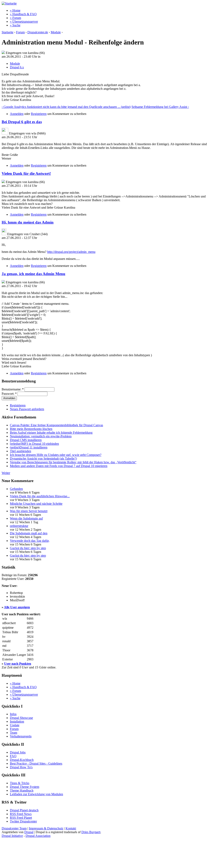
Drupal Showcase (21, 718)
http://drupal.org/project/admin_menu (71, 251)
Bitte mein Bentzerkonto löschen (31, 429)
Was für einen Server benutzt (28, 511)
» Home (15, 10)
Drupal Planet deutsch (24, 810)
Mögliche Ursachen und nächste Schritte (36, 503)
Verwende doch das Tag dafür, (29, 540)
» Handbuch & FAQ (23, 14)
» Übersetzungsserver (24, 21)
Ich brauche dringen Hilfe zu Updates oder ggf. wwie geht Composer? (55, 455)
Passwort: (9, 393)
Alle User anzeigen (17, 607)
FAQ (13, 756)
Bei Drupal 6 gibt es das (22, 122)
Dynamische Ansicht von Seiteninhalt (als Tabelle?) (43, 458)
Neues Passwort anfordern (27, 409)
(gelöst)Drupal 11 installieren (28, 447)
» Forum (15, 18)
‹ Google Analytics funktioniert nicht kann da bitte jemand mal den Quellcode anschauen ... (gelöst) (66, 107)
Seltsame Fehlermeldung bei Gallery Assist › (160, 107)
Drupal (28, 832)
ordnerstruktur (19, 526)
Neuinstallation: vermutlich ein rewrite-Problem (41, 436)
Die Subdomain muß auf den (28, 533)
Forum (20, 32)
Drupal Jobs (18, 752)
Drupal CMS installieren (26, 440)
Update (14, 725)
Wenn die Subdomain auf (26, 518)
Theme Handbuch (21, 790)
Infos (13, 714)
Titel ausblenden (20, 451)
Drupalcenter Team (14, 828)
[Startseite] (9, 3)
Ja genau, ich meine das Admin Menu (33, 274)
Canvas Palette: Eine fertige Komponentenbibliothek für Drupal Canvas (56, 425)
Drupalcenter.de (37, 32)
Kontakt (71, 828)
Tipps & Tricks (19, 783)
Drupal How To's (21, 767)
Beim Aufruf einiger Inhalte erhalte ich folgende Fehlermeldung (51, 432)
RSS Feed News (21, 814)
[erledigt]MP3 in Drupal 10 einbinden (34, 443)
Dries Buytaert (90, 832)
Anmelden (16, 114)
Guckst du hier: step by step (28, 548)
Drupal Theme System (24, 786)
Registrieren (39, 114)
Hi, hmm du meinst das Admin (28, 222)
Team (13, 732)
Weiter (6, 473)
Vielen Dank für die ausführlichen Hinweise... (40, 496)
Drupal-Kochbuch (22, 760)
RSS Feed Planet (21, 817)
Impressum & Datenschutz (46, 828)
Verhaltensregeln (21, 736)
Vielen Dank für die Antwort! (26, 173)
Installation (17, 721)
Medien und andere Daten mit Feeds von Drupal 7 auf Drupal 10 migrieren (58, 466)
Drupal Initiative (12, 835)
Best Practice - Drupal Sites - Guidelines (36, 763)
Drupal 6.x (17, 67)
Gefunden (16, 489)
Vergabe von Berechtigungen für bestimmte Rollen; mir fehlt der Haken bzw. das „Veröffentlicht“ (73, 462)
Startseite (7, 32)
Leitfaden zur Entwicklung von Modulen (36, 794)
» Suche (15, 25)
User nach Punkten (17, 663)
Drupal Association (38, 835)
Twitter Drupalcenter (23, 821)
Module (56, 32)
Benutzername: (13, 389)
